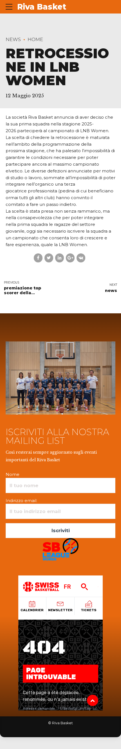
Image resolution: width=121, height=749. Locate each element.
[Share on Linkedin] (59, 257)
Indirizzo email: (21, 500)
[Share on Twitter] (48, 257)
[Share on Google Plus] (70, 257)
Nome (12, 474)
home (35, 39)
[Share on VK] (81, 257)
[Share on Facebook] (38, 257)
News (13, 39)
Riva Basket (41, 7)
